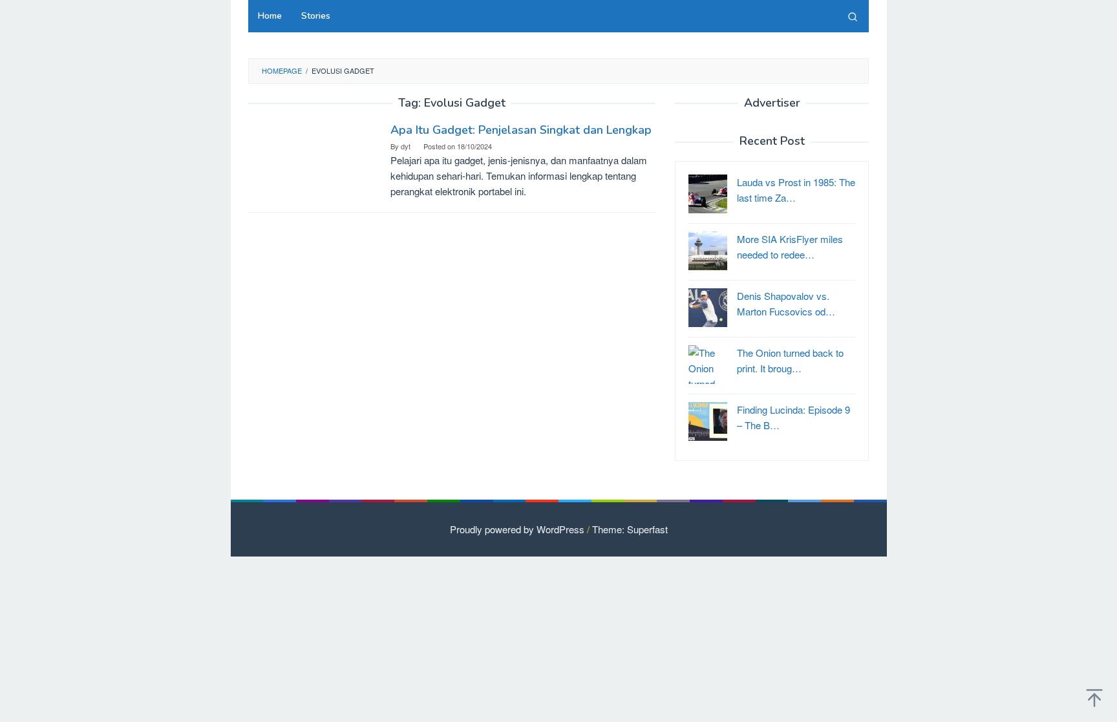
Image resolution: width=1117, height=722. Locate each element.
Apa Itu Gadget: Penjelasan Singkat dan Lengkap (521, 130)
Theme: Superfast (630, 529)
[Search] (852, 16)
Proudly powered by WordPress (517, 529)
